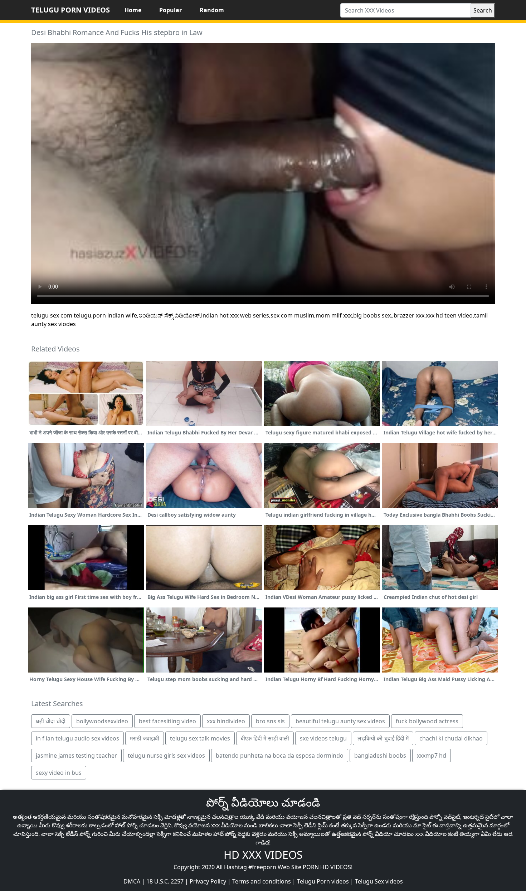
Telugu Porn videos (323, 881)
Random (212, 10)
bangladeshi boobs (380, 755)
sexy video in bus (59, 773)
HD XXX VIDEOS (263, 854)
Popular (170, 10)
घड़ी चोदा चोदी (50, 721)
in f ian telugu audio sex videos (77, 738)
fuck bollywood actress (427, 721)
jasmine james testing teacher (76, 755)
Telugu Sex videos (379, 881)
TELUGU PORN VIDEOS (70, 10)
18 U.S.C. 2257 (165, 881)
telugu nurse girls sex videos (166, 755)
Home (133, 10)
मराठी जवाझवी (144, 738)
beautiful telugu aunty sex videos (340, 721)
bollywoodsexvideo (102, 721)
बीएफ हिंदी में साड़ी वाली (265, 738)
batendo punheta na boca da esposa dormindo (280, 755)
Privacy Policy (208, 881)
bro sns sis (270, 721)
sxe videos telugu (323, 738)
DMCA (131, 881)
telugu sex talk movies (200, 738)
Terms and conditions (261, 881)
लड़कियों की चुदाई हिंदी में (383, 738)
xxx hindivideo (226, 721)
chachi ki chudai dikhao (451, 738)
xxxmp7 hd (431, 755)
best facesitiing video (167, 721)
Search (482, 10)
